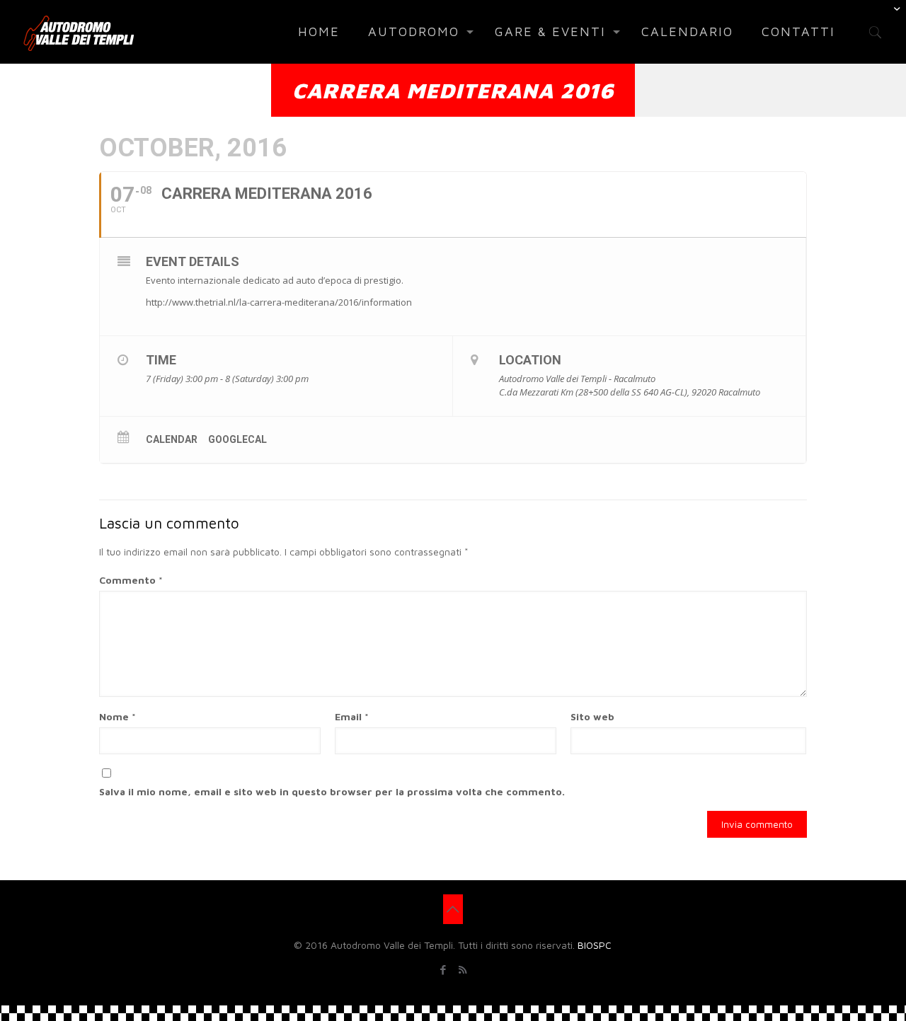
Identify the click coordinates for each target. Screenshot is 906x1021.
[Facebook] (443, 970)
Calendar (171, 439)
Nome (117, 716)
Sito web (592, 716)
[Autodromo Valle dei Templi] (78, 32)
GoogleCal (237, 439)
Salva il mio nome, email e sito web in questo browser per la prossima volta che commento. (332, 791)
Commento (131, 580)
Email (352, 716)
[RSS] (462, 970)
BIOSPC (595, 945)
